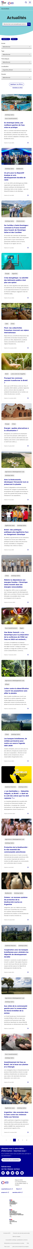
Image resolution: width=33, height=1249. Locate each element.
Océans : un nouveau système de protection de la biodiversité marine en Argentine (15, 901)
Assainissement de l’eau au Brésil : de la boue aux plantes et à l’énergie (16, 1064)
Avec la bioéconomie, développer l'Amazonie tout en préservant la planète (16, 482)
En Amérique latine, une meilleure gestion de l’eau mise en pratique (14, 125)
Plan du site (7, 1246)
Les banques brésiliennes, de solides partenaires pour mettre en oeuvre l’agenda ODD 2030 (15, 742)
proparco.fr (4, 1192)
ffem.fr (18, 1189)
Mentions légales (16, 1236)
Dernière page (26, 1140)
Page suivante (22, 1140)
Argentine (6, 39)
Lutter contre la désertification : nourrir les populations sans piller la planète (16, 691)
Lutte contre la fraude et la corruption (20, 1246)
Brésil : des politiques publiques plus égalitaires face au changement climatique (16, 532)
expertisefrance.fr (6, 1189)
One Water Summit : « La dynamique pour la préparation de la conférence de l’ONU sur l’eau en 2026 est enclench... (16, 636)
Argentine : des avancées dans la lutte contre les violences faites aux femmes (16, 1114)
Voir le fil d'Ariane (5, 8)
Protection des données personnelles (21, 1233)
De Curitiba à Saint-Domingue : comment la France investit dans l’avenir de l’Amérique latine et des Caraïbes (16, 229)
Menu (30, 2)
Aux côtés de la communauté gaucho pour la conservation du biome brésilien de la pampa (15, 1009)
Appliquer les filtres (16, 84)
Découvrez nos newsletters (11, 1160)
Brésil (15, 39)
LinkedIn (17, 1173)
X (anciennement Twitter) (7, 1173)
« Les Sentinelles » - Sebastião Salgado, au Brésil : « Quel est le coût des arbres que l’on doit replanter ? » (16, 794)
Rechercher (26, 2)
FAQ (28, 1243)
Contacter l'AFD (6, 1233)
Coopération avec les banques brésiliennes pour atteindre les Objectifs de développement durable (16, 953)
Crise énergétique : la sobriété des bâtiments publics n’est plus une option (16, 280)
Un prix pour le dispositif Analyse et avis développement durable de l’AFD (14, 176)
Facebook (3, 1173)
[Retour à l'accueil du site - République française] (12, 3)
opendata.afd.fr (16, 1192)
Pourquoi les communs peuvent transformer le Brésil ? (16, 380)
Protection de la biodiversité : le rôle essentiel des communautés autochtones (16, 849)
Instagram (22, 1173)
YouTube (12, 1173)
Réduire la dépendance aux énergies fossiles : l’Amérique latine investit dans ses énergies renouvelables (16, 583)
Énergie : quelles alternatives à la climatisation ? (16, 429)
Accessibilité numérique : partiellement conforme (16, 1239)
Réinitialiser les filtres (18, 87)
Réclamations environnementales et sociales (14, 1243)
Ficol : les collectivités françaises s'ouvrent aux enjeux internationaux (16, 330)
